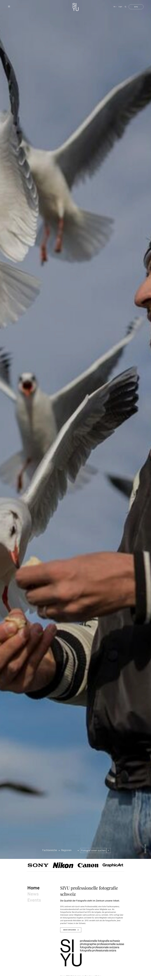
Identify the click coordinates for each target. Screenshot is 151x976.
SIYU (136, 7)
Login (120, 6)
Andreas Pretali (145, 848)
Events (34, 900)
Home (33, 887)
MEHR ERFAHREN (69, 930)
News (33, 894)
